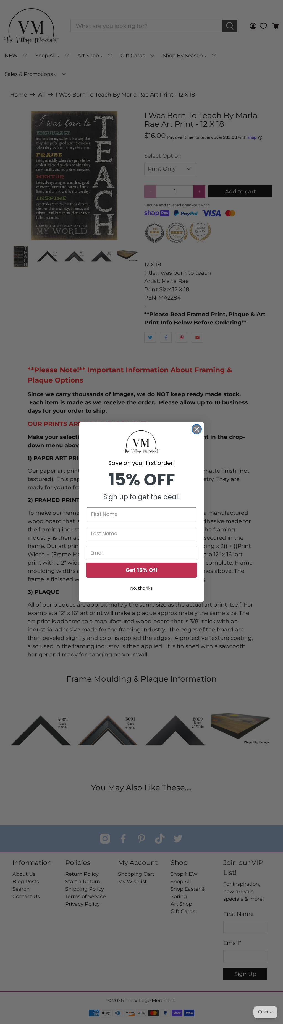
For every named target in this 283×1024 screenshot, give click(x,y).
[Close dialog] (196, 429)
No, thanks (141, 588)
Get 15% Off (141, 570)
